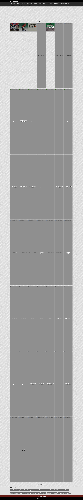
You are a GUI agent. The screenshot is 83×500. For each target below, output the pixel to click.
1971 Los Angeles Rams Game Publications (59, 318)
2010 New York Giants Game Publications (68, 384)
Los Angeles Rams (20, 492)
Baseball (18, 3)
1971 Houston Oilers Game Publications (50, 318)
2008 (37, 489)
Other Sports (50, 3)
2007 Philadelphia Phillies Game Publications (14, 318)
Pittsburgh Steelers (35, 493)
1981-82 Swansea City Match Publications (59, 449)
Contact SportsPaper (27, 5)
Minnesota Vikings (50, 492)
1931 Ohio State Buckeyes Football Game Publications (41, 187)
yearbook (69, 493)
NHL (22, 493)
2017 (45, 489)
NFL (18, 493)
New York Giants (13, 493)
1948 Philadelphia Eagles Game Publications (32, 449)
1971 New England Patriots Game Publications (50, 252)
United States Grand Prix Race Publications (23, 252)
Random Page (18, 5)
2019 (52, 489)
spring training (63, 493)
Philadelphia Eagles (28, 493)
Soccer (44, 3)
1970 (15, 489)
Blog (22, 5)
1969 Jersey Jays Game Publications (32, 27)
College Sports (29, 3)
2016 (41, 489)
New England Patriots (65, 492)
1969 (11, 489)
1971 (19, 489)
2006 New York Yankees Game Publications (14, 27)
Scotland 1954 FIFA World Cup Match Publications (59, 55)
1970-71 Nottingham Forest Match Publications (23, 449)
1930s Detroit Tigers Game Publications (14, 252)
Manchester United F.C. (36, 492)
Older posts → (42, 484)
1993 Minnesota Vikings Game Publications (68, 121)
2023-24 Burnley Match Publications (32, 187)
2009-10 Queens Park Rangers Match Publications (59, 384)
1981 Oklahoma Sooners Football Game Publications (50, 187)
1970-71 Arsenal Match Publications (32, 318)
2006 (33, 489)
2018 (48, 489)
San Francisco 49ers (55, 493)
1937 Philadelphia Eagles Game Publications (32, 384)
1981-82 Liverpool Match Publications (50, 449)
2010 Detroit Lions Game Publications (41, 318)
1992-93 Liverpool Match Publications (32, 121)
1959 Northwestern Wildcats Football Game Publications (14, 384)
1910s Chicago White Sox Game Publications (68, 449)
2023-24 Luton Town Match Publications (41, 55)
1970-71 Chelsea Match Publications (68, 55)
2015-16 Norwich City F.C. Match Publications (68, 318)
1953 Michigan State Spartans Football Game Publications (23, 384)
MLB (55, 492)
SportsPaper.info (14, 1)
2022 (63, 489)
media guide (43, 492)
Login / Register (40, 496)
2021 (60, 489)
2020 (56, 489)
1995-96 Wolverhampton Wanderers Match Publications (23, 121)
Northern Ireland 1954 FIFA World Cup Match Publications (50, 27)
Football (35, 3)
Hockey (40, 3)
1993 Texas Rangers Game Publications (41, 121)
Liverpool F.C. (13, 492)
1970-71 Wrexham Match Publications (59, 121)
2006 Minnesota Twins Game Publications (59, 187)
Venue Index (12, 5)
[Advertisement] (41, 13)
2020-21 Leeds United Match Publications (32, 252)
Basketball (23, 3)
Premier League (43, 493)
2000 (30, 489)
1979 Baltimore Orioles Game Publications (23, 318)
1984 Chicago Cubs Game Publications (68, 187)
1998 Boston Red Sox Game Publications (41, 384)
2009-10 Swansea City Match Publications (23, 187)
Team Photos (56, 3)
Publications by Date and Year (64, 3)
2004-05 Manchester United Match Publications (68, 252)
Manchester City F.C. (27, 492)
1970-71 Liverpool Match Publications (14, 121)
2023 (67, 489)
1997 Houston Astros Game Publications (50, 121)
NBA (59, 492)
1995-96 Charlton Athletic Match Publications (41, 449)
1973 (22, 489)
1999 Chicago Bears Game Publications (14, 187)
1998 (26, 489)
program (49, 493)
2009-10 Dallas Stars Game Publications (14, 449)
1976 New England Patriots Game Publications (41, 252)
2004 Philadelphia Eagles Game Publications (50, 384)
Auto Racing (13, 3)
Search (45, 496)
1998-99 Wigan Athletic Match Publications (23, 27)
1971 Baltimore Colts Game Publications (59, 252)
